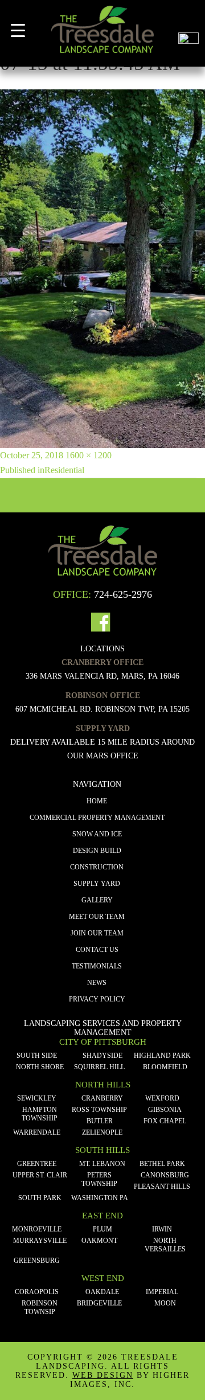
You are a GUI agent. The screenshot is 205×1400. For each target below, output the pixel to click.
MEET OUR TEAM (97, 917)
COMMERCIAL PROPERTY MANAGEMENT (97, 818)
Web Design (102, 1375)
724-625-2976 (123, 594)
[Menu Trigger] (18, 30)
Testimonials (97, 966)
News (96, 983)
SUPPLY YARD (96, 884)
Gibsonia (165, 1110)
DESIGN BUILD (97, 851)
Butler (100, 1121)
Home (97, 801)
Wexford (162, 1098)
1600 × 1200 (88, 455)
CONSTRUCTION (97, 867)
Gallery (97, 900)
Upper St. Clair (40, 1175)
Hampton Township (40, 1114)
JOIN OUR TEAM (97, 933)
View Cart (188, 16)
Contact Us (97, 950)
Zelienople (102, 1132)
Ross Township (99, 1110)
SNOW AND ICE (97, 834)
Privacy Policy (97, 999)
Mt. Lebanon (102, 1164)
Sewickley (36, 1098)
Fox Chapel (165, 1121)
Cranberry (102, 1098)
